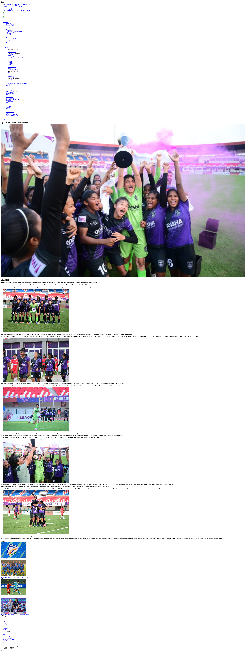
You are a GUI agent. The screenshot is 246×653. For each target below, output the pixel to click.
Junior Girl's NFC (11, 76)
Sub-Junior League (12, 67)
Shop (5, 12)
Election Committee (10, 32)
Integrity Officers (9, 30)
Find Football (6, 640)
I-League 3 (10, 63)
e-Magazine (8, 107)
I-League (10, 61)
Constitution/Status (9, 97)
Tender (7, 104)
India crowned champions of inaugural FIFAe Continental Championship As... (19, 8)
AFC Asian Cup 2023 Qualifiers (14, 50)
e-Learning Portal (9, 92)
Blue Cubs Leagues (10, 85)
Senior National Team (12, 38)
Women (7, 42)
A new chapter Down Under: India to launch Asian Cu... (19, 614)
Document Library (7, 620)
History (4, 623)
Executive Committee (10, 24)
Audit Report (8, 100)
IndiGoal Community (10, 112)
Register (4, 119)
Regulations (8, 84)
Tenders (4, 621)
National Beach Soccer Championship (16, 57)
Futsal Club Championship (13, 69)
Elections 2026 (9, 105)
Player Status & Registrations (11, 91)
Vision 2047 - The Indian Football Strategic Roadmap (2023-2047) (16, 5)
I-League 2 (10, 62)
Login (4, 117)
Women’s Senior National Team (14, 44)
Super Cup (10, 68)
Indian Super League (12, 60)
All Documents (9, 102)
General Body (8, 23)
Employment (8, 106)
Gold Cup (10, 72)
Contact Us (5, 625)
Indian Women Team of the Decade (13, 115)
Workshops (8, 94)
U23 (9, 39)
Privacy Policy (6, 628)
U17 (9, 41)
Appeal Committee (9, 29)
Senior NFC (10, 54)
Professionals (8, 34)
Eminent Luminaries (10, 25)
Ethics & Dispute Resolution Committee (14, 31)
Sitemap (4, 629)
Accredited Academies (10, 93)
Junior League (11, 65)
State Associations (9, 33)
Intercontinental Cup (12, 52)
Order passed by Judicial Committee (13, 99)
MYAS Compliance (10, 98)
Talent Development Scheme (11, 90)
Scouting (5, 637)
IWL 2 (9, 80)
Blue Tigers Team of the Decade (12, 114)
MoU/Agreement (9, 101)
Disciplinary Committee (10, 26)
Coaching (8, 87)
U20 (9, 40)
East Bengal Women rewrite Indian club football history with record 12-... (18, 10)
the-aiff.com (99, 433)
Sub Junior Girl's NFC (12, 77)
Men (6, 37)
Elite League (10, 64)
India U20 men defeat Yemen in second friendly (12, 6)
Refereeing (8, 89)
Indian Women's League (13, 79)
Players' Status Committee (11, 27)
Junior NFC (10, 55)
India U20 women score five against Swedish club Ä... (19, 577)
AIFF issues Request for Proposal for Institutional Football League (16, 4)
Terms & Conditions (7, 627)
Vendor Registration (7, 624)
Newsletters (8, 108)
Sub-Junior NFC (11, 56)
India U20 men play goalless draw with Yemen (12, 9)
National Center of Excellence (9, 639)
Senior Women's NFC (12, 75)
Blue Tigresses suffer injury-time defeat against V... (18, 595)
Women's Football (4, 121)
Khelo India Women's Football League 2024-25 (17, 83)
